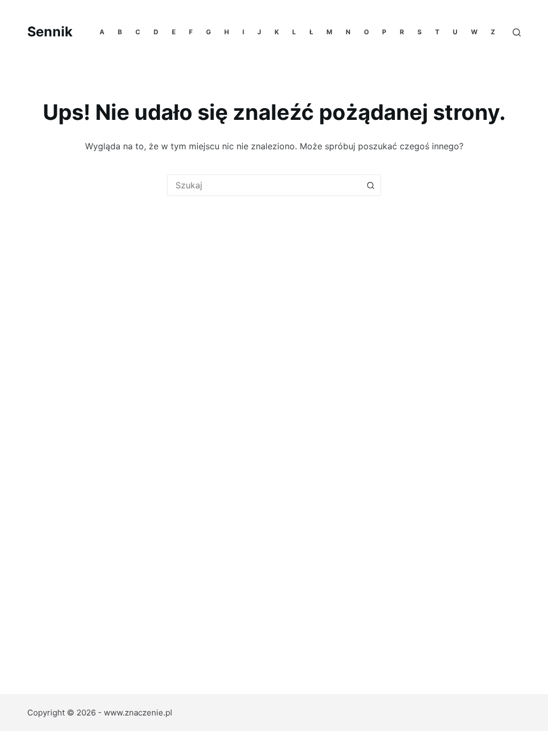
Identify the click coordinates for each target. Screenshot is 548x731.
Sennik (50, 32)
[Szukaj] (517, 32)
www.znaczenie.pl (138, 712)
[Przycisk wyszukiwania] (370, 185)
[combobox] (264, 185)
